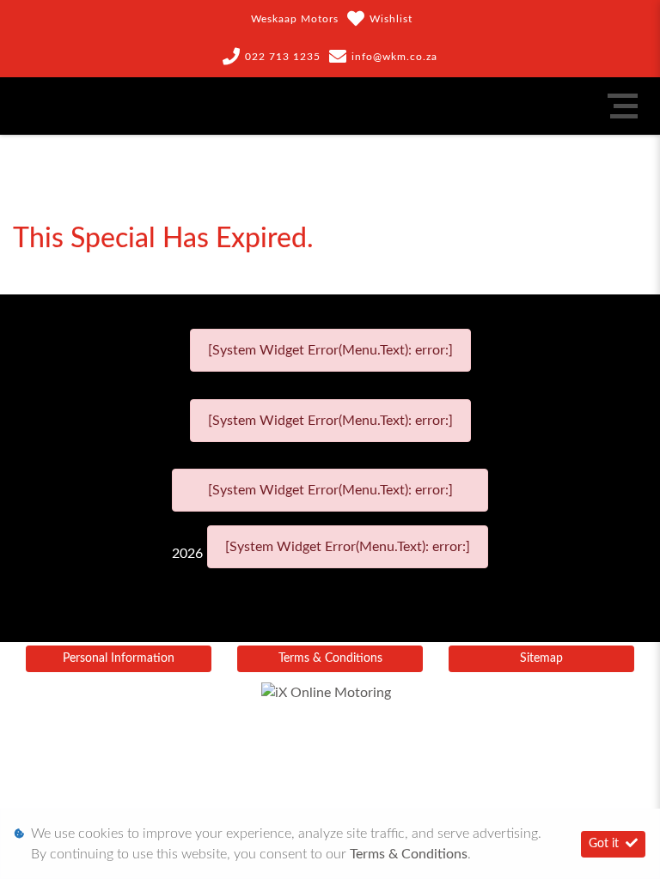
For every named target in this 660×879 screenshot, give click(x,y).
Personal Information (118, 658)
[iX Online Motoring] (330, 692)
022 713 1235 (283, 57)
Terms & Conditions (330, 658)
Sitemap (541, 658)
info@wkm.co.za (394, 57)
